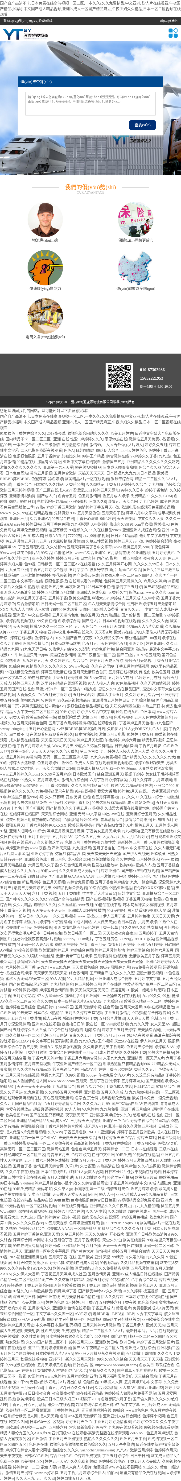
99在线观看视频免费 (35, 1212)
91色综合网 (147, 1302)
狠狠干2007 (89, 1399)
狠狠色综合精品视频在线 (87, 706)
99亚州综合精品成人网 (19, 1416)
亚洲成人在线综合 (140, 1348)
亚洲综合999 (164, 786)
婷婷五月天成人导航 (106, 661)
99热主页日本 (153, 706)
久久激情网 (117, 1212)
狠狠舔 (173, 1041)
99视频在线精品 (146, 1155)
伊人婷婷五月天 (153, 1041)
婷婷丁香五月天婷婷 (119, 1030)
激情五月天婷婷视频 (17, 490)
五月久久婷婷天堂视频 (84, 1013)
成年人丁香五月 (110, 695)
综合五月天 (148, 1285)
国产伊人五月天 (136, 854)
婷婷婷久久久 (91, 439)
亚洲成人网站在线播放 (86, 911)
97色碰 (5, 485)
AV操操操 (99, 524)
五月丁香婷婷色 (87, 1240)
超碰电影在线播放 (148, 1115)
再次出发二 (74, 587)
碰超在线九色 (127, 712)
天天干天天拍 (114, 1246)
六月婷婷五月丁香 (20, 967)
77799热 (74, 536)
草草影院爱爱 (69, 717)
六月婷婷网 (162, 780)
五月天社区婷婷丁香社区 (69, 803)
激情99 (78, 541)
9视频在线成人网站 (82, 1263)
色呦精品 (94, 1319)
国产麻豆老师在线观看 (140, 871)
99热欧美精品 (41, 1291)
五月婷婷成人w (154, 1405)
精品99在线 (42, 1200)
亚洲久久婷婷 (43, 558)
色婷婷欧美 (80, 1155)
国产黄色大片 (82, 1251)
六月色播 (93, 1246)
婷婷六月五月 (162, 950)
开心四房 (116, 1234)
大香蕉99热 (74, 485)
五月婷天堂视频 (37, 1064)
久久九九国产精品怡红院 (20, 1104)
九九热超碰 (110, 615)
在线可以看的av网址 (86, 581)
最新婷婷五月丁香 (132, 842)
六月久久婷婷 (155, 581)
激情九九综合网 (75, 780)
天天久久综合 (96, 1234)
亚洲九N (46, 1047)
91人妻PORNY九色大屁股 (145, 729)
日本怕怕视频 (86, 734)
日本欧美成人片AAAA (54, 1354)
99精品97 (119, 1257)
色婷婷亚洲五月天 (84, 1223)
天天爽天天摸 (138, 1018)
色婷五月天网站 (54, 1035)
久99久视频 (74, 1075)
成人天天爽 (48, 1416)
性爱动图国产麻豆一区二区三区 (149, 984)
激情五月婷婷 (97, 1280)
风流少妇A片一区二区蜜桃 (58, 689)
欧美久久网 (18, 1422)
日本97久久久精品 (48, 485)
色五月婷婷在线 (163, 1410)
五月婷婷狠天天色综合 (117, 1138)
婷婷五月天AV (57, 1461)
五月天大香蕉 (131, 1007)
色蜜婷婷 (38, 479)
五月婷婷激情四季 (82, 1376)
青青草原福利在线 (96, 1410)
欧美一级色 (20, 751)
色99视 (30, 564)
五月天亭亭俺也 (121, 1444)
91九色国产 (164, 723)
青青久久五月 (131, 609)
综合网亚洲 (125, 649)
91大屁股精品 (60, 541)
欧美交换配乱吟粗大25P (89, 598)
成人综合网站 (78, 859)
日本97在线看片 (54, 1172)
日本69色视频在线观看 (121, 621)
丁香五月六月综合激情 (82, 1058)
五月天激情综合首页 (90, 672)
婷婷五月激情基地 (110, 950)
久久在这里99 (102, 666)
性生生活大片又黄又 (99, 893)
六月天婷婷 (147, 922)
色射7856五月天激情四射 (80, 1416)
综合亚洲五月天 (110, 774)
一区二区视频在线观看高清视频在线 (69, 1143)
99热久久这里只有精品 (94, 746)
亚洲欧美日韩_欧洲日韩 (115, 1342)
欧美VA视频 (63, 1268)
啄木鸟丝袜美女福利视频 (144, 905)
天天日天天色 (163, 1251)
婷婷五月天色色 (79, 1422)
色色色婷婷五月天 (86, 1149)
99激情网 (33, 757)
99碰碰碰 (46, 956)
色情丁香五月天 (92, 945)
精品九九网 (9, 649)
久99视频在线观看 (20, 1365)
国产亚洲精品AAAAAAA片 (72, 876)
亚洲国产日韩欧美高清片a (147, 1234)
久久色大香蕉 (67, 751)
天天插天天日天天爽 (58, 740)
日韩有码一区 (11, 859)
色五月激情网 (89, 496)
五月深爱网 (167, 1393)
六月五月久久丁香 (43, 865)
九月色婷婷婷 (138, 837)
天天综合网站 (145, 1376)
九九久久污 (139, 1024)
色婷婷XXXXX (145, 1422)
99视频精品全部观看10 (151, 1013)
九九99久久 (151, 996)
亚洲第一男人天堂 (58, 468)
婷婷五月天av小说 (129, 541)
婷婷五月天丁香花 (31, 598)
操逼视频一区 (154, 1291)
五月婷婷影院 (24, 996)
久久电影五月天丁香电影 (104, 1047)
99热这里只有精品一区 (66, 1319)
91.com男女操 (141, 524)
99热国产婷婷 (66, 945)
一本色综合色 (24, 445)
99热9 (105, 967)
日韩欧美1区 (83, 1365)
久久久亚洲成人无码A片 (79, 871)
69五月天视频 (56, 1223)
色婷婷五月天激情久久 (123, 581)
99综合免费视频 (80, 882)
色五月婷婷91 (48, 763)
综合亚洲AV (40, 519)
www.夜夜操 (40, 848)
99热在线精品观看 (37, 513)
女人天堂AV (160, 1024)
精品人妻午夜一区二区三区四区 (31, 712)
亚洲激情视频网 (22, 496)
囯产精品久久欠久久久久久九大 (148, 757)
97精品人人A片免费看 (145, 627)
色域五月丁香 (162, 1018)
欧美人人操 (145, 865)
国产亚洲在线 (48, 1297)
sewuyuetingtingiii (13, 729)
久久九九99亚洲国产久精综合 (24, 644)
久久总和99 (55, 547)
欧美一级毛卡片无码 (148, 990)
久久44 (171, 644)
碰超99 (142, 649)
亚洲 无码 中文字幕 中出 (89, 814)
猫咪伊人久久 (44, 905)
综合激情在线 (117, 456)
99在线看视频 (39, 678)
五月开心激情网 (42, 729)
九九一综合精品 (143, 882)
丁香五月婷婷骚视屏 (132, 666)
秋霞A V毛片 (55, 536)
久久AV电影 (96, 1212)
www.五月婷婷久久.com (19, 774)
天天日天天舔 (163, 916)
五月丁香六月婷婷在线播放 (47, 1160)
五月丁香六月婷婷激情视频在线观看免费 (83, 723)
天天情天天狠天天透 (50, 973)
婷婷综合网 (22, 1240)
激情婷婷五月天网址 (17, 1325)
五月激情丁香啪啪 (141, 1354)
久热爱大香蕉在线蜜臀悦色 (127, 808)
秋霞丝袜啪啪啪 (34, 1359)
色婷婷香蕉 (42, 928)
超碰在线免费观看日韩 (95, 1405)
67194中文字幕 (127, 1405)
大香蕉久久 (26, 695)
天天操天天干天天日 (49, 911)
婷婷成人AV (164, 1047)
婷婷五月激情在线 (56, 672)
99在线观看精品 (89, 1393)
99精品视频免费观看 (70, 888)
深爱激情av (84, 1268)
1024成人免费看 (105, 609)
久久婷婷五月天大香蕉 (63, 1092)
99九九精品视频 (80, 979)
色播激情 (70, 820)
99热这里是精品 (161, 1053)
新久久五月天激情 (80, 1359)
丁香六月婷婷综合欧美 (63, 1126)
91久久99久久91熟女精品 (141, 928)
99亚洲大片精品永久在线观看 (99, 1354)
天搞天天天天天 (91, 473)
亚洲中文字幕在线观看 (82, 462)
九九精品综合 (61, 984)
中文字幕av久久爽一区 (54, 1314)
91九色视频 (33, 1092)
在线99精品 (22, 1200)
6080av (91, 1075)
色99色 (67, 763)
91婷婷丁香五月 (140, 734)
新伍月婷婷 (31, 882)
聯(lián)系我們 (168, 21)
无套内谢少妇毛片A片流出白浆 (56, 1382)
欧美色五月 (161, 672)
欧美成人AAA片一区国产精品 (71, 1229)
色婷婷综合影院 (158, 541)
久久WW (55, 1132)
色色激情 (39, 1439)
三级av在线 (168, 1149)
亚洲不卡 (56, 1359)
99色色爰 (61, 1200)
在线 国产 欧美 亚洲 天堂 (90, 1257)
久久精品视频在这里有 (139, 1263)
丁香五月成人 (103, 1308)
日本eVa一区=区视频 (47, 1422)
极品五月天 (170, 1206)
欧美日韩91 (46, 1007)
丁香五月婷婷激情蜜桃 (112, 1422)
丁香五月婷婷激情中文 (128, 1183)
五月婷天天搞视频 (85, 1121)
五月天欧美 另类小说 (30, 1263)
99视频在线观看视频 (161, 1427)
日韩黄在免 (52, 933)
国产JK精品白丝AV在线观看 (135, 1104)
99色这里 (118, 1337)
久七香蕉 (87, 1166)
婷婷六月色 (130, 740)
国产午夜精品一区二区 (96, 655)
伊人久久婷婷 (112, 1297)
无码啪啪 (44, 1189)
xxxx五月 (85, 905)
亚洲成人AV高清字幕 (17, 592)
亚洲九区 (136, 644)
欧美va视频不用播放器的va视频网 (33, 820)
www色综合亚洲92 (90, 553)
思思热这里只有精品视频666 (126, 1064)
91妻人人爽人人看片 (75, 1467)
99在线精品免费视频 (22, 672)
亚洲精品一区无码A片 (145, 1058)
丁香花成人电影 (119, 1087)
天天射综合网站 (54, 814)
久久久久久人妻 (155, 621)
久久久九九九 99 (96, 1104)
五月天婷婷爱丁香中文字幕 (89, 547)
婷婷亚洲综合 (16, 848)
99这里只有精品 (120, 1177)
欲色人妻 (48, 1467)
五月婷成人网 (166, 825)
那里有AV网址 (49, 462)
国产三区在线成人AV (53, 490)
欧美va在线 (123, 632)
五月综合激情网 (112, 1018)
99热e (13, 502)
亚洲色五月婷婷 (149, 945)
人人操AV (127, 1388)
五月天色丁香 (113, 513)
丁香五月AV (55, 1388)
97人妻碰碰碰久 (50, 996)
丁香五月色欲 (75, 1132)
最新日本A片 (137, 1331)
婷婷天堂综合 (138, 950)
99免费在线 (46, 621)
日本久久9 (97, 502)
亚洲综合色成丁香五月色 (45, 859)
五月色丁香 (22, 1166)
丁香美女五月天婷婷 (103, 831)
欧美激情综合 (103, 859)
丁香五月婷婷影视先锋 (19, 1143)
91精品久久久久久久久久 (46, 666)
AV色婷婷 (83, 1314)
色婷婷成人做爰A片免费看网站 (130, 1393)
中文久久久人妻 (150, 519)
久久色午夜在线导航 (22, 1172)
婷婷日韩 (33, 524)
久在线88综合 (151, 797)
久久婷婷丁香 (134, 1053)
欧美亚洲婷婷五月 (54, 950)
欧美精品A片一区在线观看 (87, 479)
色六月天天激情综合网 (107, 604)
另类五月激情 (39, 1195)
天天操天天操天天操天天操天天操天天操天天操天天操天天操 (92, 962)
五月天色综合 (85, 627)
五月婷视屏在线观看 (111, 956)
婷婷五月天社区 (90, 740)
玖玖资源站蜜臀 (68, 1047)
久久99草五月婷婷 (56, 774)
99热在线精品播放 (159, 1007)
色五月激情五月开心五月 (26, 541)
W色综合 (48, 700)
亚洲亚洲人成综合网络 (141, 530)
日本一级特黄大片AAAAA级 (78, 1001)
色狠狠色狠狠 (24, 456)
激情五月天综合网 (123, 502)
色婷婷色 (128, 1166)
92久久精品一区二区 (22, 1035)
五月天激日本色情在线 (80, 1297)
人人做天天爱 (104, 922)
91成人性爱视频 (108, 1053)
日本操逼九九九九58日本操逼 (130, 473)
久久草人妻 (63, 1189)
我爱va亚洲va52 (150, 1388)
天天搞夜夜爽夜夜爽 (120, 933)
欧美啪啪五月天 (18, 928)
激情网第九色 (28, 962)
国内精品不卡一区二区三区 (28, 439)
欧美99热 (127, 865)
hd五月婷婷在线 (163, 638)
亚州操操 (91, 1092)
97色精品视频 (127, 683)
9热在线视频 (85, 791)
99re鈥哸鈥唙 (117, 1024)
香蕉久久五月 (145, 1070)
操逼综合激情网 (62, 655)
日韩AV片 (88, 1070)
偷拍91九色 (30, 700)
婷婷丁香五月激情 (61, 507)
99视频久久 (78, 530)
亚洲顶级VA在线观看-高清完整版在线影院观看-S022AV (98, 1433)
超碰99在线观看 (64, 609)
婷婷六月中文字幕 (141, 513)
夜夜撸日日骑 (73, 1024)
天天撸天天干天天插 (146, 1359)
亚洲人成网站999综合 (27, 831)
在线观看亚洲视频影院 (114, 763)
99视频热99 (120, 1280)
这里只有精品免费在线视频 (142, 1473)
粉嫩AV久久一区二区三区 (51, 627)
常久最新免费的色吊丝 (88, 1427)
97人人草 (72, 1109)
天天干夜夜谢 (11, 1456)
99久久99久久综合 (112, 1359)
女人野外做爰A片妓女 (124, 445)
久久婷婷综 (125, 859)
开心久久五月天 (80, 1388)
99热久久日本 (132, 490)
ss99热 (19, 524)
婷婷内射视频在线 (20, 621)
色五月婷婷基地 (105, 797)
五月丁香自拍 (104, 848)
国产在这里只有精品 (47, 1115)
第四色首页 (89, 751)
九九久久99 (129, 797)
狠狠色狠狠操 (56, 581)
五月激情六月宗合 (111, 876)
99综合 (46, 553)
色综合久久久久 (65, 1450)
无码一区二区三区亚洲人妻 (66, 757)
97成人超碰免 (160, 1183)
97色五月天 (150, 655)
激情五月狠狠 (41, 473)
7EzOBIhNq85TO (124, 1223)
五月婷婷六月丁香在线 (117, 1302)
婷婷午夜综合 (141, 1121)
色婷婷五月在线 (148, 678)
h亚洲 (92, 1195)
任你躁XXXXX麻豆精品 (154, 888)
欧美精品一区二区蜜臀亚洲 (28, 1410)
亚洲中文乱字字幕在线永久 (70, 632)
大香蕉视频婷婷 (165, 791)
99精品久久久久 (102, 1371)
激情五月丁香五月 (97, 717)
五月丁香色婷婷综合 (112, 882)
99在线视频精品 (88, 468)
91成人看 (35, 536)
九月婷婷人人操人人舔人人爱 (124, 751)
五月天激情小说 (88, 1007)
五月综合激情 (65, 473)
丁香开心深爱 (87, 519)
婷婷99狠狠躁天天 (149, 763)
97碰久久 (20, 1291)
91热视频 (31, 587)
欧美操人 (161, 524)
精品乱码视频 (153, 740)
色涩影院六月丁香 (116, 1399)
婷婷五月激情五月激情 (56, 592)
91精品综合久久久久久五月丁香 (124, 1229)
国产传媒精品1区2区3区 (29, 984)
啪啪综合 (92, 1030)
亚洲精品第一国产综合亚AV (33, 1138)
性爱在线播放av (105, 865)
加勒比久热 (71, 456)
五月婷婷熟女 (132, 1081)
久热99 (11, 1229)
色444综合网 (144, 1087)
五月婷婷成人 (48, 780)
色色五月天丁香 (133, 1439)
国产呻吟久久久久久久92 (26, 899)
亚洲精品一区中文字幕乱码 (47, 1251)
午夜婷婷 (112, 740)
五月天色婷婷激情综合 (153, 717)
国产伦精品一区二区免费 (142, 615)
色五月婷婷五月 (88, 984)
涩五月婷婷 (14, 757)
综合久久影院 (78, 649)
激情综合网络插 (138, 820)
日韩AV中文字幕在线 (134, 848)
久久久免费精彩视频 (112, 1268)
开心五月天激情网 (58, 1098)
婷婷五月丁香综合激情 (131, 1251)
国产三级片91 (128, 655)
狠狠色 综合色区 (90, 1087)
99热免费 (123, 1155)
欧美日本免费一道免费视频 (154, 1098)
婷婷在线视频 (21, 638)
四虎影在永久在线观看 (101, 1217)
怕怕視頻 (103, 1251)
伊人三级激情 (48, 445)
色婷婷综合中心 (112, 1461)
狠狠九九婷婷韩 (37, 922)
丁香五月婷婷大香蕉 (34, 746)
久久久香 (44, 1001)
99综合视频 (98, 888)
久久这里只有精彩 (69, 1280)
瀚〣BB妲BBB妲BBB (113, 1314)
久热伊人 (114, 729)
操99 (104, 1223)
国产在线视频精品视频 (105, 899)
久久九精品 (22, 905)
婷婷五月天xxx (81, 1342)
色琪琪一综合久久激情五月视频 (130, 1126)
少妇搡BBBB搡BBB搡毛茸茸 (81, 729)
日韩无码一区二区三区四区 (63, 604)
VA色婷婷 (90, 1109)
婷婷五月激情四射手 (56, 990)
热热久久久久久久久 (101, 1439)
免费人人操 (83, 763)
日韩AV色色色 (36, 1456)
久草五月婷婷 (72, 1234)
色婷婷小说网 (153, 1416)
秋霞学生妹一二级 (89, 1189)
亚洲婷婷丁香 (42, 854)
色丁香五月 (91, 1285)
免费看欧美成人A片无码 (153, 1308)
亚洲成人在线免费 (91, 592)
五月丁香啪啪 (69, 893)
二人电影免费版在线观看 (41, 450)
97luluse (27, 1183)
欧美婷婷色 (26, 1399)
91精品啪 (130, 536)
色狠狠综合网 (32, 1126)
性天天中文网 (11, 1160)
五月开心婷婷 (84, 695)
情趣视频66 (127, 1285)
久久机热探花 (149, 1166)
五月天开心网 (32, 1388)
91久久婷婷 (132, 1291)
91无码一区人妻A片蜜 (35, 945)
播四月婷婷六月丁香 (80, 1018)
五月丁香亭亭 (39, 837)
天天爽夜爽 (126, 519)
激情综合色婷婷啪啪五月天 (71, 1053)
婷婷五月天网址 (106, 490)
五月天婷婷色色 (133, 450)
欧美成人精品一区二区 (143, 1001)
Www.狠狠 (169, 859)
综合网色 (110, 1007)
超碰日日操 (37, 876)
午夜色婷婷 (160, 547)
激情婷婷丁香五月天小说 (99, 507)
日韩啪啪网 (85, 450)
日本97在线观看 (144, 1149)
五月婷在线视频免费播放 (129, 672)
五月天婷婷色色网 (32, 723)
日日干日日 (139, 1456)
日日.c (116, 536)
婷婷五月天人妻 (26, 683)
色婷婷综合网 (69, 621)
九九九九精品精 (146, 1206)
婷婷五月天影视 (138, 661)
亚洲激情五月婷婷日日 (111, 700)
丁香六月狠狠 (35, 1053)
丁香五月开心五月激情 (27, 1405)
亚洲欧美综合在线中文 (160, 1319)
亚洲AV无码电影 (31, 1319)
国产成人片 (46, 496)
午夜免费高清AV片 (114, 1075)
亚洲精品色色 (73, 1246)
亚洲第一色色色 (115, 1121)
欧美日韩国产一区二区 (82, 933)
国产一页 (160, 1212)
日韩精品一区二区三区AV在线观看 (66, 564)
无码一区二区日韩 (159, 1246)
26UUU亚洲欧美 (101, 1132)
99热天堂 (24, 1013)
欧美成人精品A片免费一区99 (101, 769)
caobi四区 (65, 1007)
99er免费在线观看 (146, 967)
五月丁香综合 (48, 456)
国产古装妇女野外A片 (114, 825)
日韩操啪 (134, 1246)
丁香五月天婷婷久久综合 (126, 485)
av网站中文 (42, 1240)
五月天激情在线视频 (22, 1075)
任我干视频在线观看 (144, 1172)
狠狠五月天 (14, 825)
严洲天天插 (61, 848)
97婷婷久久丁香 (144, 456)
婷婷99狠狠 (89, 820)
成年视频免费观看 (115, 1098)
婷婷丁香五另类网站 (115, 1070)
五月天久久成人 (114, 1092)
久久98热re (95, 485)
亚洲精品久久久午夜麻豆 (110, 1206)
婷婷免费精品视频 (32, 530)
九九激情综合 (63, 1087)
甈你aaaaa (136, 592)
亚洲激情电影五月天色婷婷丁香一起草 (86, 928)
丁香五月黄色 (106, 939)
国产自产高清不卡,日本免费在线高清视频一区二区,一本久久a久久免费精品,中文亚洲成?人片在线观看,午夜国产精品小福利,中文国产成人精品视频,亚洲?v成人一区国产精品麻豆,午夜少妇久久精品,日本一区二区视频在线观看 (90, 9)
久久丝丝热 (67, 905)
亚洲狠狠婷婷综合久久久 (110, 1115)
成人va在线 (52, 1018)
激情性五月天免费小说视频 (151, 439)
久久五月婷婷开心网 (115, 564)
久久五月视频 (64, 916)
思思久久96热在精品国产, (119, 689)
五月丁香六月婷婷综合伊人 (82, 1473)
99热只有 (27, 502)
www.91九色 (60, 967)
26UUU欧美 (144, 939)
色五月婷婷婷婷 (144, 1189)
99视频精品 (109, 1263)
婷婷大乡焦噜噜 (22, 763)
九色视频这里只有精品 (54, 791)
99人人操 (57, 979)
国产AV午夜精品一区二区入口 (98, 1348)
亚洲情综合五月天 (141, 814)
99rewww (7, 553)
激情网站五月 (58, 1149)
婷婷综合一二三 (116, 1149)
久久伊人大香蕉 (26, 1274)
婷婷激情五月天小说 (74, 1479)
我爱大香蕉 (106, 791)
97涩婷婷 (35, 1376)
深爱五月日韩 (24, 1297)
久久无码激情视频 (155, 683)
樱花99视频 (61, 575)
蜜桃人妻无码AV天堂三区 (26, 979)
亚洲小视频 (71, 1217)
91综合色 (16, 666)
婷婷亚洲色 (155, 644)
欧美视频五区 (32, 1461)
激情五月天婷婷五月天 (33, 888)
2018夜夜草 (56, 433)
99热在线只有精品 (73, 1206)
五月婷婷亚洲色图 (56, 1348)
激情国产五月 (113, 462)
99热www (49, 871)
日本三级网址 (169, 1138)
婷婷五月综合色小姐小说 (55, 1183)
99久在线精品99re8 (105, 530)
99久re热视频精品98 (74, 700)
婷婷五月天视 (67, 558)
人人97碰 (41, 609)
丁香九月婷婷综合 (116, 1143)
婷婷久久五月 (156, 445)
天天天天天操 (42, 751)
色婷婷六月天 (165, 1450)
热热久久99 (118, 524)
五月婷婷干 (148, 933)
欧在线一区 (95, 1024)
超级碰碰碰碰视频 (48, 1109)
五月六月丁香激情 (26, 1018)
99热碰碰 (14, 1285)
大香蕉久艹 (117, 592)
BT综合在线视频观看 (65, 1030)
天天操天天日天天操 (104, 854)
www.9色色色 (137, 1410)
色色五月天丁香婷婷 (54, 695)
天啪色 (84, 609)
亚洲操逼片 (78, 502)
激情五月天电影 (112, 734)
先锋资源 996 (65, 513)
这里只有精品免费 (70, 854)
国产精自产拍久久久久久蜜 (112, 973)
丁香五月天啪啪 (33, 632)
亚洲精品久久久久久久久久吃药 (153, 462)
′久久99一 (43, 916)
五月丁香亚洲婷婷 (105, 1081)
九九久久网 (155, 1257)
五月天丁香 (58, 1257)
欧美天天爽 (155, 1325)
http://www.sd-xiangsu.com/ (116, 1365)
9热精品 (56, 1013)
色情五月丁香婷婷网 (82, 842)
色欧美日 (146, 1365)
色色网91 (93, 996)
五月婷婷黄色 (163, 553)
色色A (69, 450)
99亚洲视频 (141, 553)
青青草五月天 (58, 1155)
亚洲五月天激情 (112, 627)
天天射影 (31, 1331)
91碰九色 (89, 689)
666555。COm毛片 (78, 939)
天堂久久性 (111, 1240)
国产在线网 (112, 984)
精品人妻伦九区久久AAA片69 (25, 1433)
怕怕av (112, 1473)
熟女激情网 (14, 1342)
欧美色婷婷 (158, 1217)
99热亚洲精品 (120, 888)
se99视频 (30, 786)
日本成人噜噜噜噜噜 (120, 468)
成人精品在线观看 (24, 740)
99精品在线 (26, 462)
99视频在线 (158, 1297)
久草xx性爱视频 (99, 541)
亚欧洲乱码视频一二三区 (26, 1427)
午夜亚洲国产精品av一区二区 (76, 1064)
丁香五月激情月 (117, 1013)
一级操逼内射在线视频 (121, 996)
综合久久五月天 (87, 837)
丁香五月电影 (150, 746)
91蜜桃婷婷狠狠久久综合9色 (69, 1337)
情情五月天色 (117, 1189)
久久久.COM (161, 496)
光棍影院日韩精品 (52, 502)
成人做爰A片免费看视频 (25, 1132)
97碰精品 (162, 1121)
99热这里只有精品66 (109, 803)
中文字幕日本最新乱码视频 (58, 1325)
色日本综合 (127, 922)
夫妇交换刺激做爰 (125, 706)
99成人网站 (82, 922)
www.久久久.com (160, 592)
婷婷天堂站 (146, 1138)
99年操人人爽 (111, 1382)
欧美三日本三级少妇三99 (58, 1399)
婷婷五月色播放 (134, 1217)
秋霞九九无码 (52, 1075)
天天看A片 (103, 632)
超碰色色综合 (130, 570)
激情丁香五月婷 (129, 587)
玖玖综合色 (165, 1365)
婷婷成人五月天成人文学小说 (134, 598)
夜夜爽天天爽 (154, 558)
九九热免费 (109, 1109)
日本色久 (41, 1013)
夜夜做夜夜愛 (63, 1393)
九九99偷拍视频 (96, 536)
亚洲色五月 (18, 519)
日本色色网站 (16, 473)
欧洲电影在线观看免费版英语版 (147, 507)
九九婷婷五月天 (35, 661)
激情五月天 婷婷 (121, 945)
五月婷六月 (58, 1427)
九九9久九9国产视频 (96, 1041)
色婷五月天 (89, 615)
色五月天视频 (53, 882)
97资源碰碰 (61, 922)
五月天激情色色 (65, 615)
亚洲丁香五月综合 (135, 1109)
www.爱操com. (89, 916)
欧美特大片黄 (146, 1177)
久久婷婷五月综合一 (142, 695)
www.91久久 (10, 513)
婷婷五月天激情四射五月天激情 (144, 1160)
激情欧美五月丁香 (144, 956)
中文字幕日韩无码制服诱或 (54, 1041)
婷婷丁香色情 (156, 490)
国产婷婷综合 (48, 1217)
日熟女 (173, 854)
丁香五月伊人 (133, 1325)
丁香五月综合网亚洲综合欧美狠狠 (52, 1285)
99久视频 (102, 1337)
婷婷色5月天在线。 (134, 791)
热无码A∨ (93, 1126)
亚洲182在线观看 (46, 1024)
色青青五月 (67, 496)
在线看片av (26, 842)
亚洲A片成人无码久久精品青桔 (142, 1195)
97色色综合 (77, 1371)
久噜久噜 (136, 1257)
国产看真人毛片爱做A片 (137, 1371)
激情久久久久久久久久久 (20, 468)
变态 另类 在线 (78, 797)
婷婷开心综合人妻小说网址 (28, 1450)
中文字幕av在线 (30, 581)
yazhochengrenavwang (97, 1450)
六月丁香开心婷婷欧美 (108, 780)
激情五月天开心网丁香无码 (93, 1160)
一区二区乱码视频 (41, 1206)
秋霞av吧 (160, 899)
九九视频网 (80, 524)
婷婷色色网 (55, 1302)
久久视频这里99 (50, 842)
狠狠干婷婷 (134, 774)
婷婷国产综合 (163, 808)
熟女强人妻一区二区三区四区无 (127, 575)
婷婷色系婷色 (102, 649)
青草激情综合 (111, 820)
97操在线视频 (25, 950)
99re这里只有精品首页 (121, 1319)
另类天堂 (16, 717)
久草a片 (71, 1166)
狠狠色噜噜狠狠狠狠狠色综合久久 (77, 1444)
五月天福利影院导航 (116, 1376)
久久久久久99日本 (148, 564)
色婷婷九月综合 (31, 1229)
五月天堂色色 (88, 513)
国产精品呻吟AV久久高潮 (99, 1291)
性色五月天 (50, 1331)
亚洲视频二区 (168, 1348)
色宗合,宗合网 (87, 1098)
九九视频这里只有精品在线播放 (148, 831)
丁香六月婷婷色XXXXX (46, 825)
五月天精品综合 (13, 865)
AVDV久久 (42, 1268)
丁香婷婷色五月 (66, 1410)
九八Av (122, 1450)
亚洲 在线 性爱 (66, 439)
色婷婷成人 (43, 638)
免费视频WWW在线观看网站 (117, 1467)
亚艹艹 (33, 1348)
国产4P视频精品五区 (161, 587)
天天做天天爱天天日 (92, 990)
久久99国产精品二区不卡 (46, 1342)
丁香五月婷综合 (115, 1456)
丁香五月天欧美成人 (143, 1461)
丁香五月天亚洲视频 (65, 1439)
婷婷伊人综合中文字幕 (95, 712)
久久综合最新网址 (93, 1183)
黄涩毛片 (123, 1308)
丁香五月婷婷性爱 (67, 678)
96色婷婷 (107, 519)
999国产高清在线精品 (66, 899)
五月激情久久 (39, 1308)
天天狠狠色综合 (85, 967)
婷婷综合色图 (81, 950)
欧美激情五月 (32, 1302)
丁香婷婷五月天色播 (136, 723)
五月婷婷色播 (138, 916)
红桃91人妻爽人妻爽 (86, 1172)
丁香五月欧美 (144, 1143)
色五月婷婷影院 (159, 1433)
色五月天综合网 (139, 1047)
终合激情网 (78, 973)
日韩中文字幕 (129, 893)
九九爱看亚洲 (16, 570)
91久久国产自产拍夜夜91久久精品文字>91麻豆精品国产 (101, 638)
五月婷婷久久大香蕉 (30, 1030)
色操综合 (172, 485)
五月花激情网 (142, 1268)
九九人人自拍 (21, 609)
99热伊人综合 (107, 450)
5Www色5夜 (79, 666)
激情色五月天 (52, 587)
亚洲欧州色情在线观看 (71, 1308)
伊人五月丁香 (114, 916)
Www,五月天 (63, 746)
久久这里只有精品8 (148, 1075)
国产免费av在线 (86, 575)
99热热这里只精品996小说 (21, 797)
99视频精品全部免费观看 (138, 1200)
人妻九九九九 (113, 837)
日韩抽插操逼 (126, 746)
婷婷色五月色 (139, 876)
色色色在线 (38, 1444)
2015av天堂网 (95, 678)
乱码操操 (7, 1399)
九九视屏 (156, 485)
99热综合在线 (63, 519)
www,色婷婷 (55, 1376)
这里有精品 (58, 530)
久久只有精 (54, 797)
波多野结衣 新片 (103, 570)
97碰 (4, 831)
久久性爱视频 (32, 1337)
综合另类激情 (106, 1388)
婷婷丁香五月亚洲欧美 (136, 1132)
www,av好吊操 (46, 1473)
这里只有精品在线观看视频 (63, 683)
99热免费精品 (24, 1189)
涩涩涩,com (82, 490)
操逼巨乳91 (120, 990)
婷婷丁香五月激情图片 (155, 1342)
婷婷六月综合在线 (69, 1212)
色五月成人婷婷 (116, 496)
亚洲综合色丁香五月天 (19, 1047)
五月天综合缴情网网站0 (55, 769)
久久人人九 (25, 1479)
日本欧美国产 (84, 774)
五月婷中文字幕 (147, 979)
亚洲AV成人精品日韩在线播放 (137, 1274)
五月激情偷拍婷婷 (36, 575)
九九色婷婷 (149, 502)
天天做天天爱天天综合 (77, 1138)
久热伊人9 (57, 649)
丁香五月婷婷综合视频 (48, 570)
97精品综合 (165, 1087)
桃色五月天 (144, 825)
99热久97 (28, 780)
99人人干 (106, 1195)
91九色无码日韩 (34, 649)
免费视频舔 (71, 1331)
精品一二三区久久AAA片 (156, 479)
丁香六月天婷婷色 (47, 1058)
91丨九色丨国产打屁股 (26, 808)
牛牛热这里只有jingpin (29, 655)
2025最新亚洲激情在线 (28, 1257)
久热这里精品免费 (32, 803)
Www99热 (8, 1212)
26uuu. (131, 769)
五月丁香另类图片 (54, 786)
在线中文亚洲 (103, 1155)
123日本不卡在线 (100, 587)
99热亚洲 (13, 661)
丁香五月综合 (130, 558)
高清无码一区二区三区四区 (22, 1149)
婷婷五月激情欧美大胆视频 (44, 1371)
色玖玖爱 (158, 854)
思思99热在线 (116, 439)
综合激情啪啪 (28, 604)
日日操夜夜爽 (39, 1393)
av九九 (42, 967)
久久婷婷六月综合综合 (69, 661)
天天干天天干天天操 (34, 1087)
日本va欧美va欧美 (65, 644)
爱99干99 (20, 1382)
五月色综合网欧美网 (17, 1354)
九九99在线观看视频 (125, 1427)
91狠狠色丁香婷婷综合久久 (22, 433)
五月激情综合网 (75, 445)
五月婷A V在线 (120, 678)
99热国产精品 (93, 456)
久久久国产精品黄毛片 (90, 786)
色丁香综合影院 (144, 1280)
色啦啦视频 (123, 717)
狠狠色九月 (120, 967)
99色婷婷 (67, 712)
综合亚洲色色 (61, 1456)
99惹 (166, 996)
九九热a (165, 456)
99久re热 (109, 1285)
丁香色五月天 (104, 1035)
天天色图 (20, 627)
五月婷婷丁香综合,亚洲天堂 (36, 1234)
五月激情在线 (118, 553)
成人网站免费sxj (140, 803)
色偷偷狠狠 (63, 553)
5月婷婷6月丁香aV (81, 1302)
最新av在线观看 (61, 1405)
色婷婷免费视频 (87, 1456)
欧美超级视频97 (81, 825)
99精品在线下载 (108, 905)
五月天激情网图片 (90, 1177)
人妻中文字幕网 (149, 1314)
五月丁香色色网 (56, 524)
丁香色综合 (22, 485)
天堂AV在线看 (126, 1041)
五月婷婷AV (62, 837)
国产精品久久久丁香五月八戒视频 (74, 808)
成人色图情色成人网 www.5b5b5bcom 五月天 (50, 1081)
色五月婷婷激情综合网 (62, 1104)
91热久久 (150, 1467)
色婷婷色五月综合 (20, 1007)
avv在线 (117, 814)
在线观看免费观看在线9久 (51, 734)
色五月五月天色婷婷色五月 (104, 644)
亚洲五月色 (170, 1155)
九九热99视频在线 (144, 1092)
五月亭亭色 (78, 570)
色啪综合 (90, 1382)
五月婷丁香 (57, 598)
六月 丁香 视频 (44, 893)
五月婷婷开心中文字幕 (143, 1382)
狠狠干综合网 (122, 479)
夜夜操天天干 (76, 1115)
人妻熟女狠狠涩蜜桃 (155, 769)
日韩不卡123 (115, 1172)
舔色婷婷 (55, 479)
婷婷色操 (57, 1263)
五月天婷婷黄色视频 (54, 1365)
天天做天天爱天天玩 (69, 1195)
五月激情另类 (99, 1274)
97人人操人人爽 (101, 683)
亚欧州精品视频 (149, 973)
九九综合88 (112, 1001)
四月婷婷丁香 (65, 1291)
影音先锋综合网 (65, 1070)
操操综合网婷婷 (18, 973)
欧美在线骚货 (134, 1240)
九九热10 (28, 1217)
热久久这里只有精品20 (32, 1070)
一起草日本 (24, 916)
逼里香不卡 (18, 734)
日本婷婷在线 (136, 1297)
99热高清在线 (108, 1166)
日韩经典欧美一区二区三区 (22, 1155)
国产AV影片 (107, 558)
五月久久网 (45, 1479)
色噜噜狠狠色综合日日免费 (93, 1200)
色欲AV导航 (167, 1143)
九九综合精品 (143, 700)
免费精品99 (140, 496)
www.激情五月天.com (131, 547)
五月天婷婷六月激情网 (101, 1325)
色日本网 (147, 712)
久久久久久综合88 (28, 1223)
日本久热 (87, 558)
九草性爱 (108, 842)
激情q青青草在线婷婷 (74, 956)
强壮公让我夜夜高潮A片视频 (37, 939)
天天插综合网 (148, 1030)
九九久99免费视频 (105, 757)
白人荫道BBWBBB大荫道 (148, 911)
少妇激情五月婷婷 (75, 865)
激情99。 (97, 445)
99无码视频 (116, 911)
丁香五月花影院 (31, 547)
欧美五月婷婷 (122, 433)
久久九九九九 (28, 871)
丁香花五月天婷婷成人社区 (63, 1274)
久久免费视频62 (83, 1461)
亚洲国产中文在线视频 (32, 615)
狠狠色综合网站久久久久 (88, 433)
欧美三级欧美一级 (41, 717)
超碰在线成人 (139, 1212)
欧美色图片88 (28, 553)
